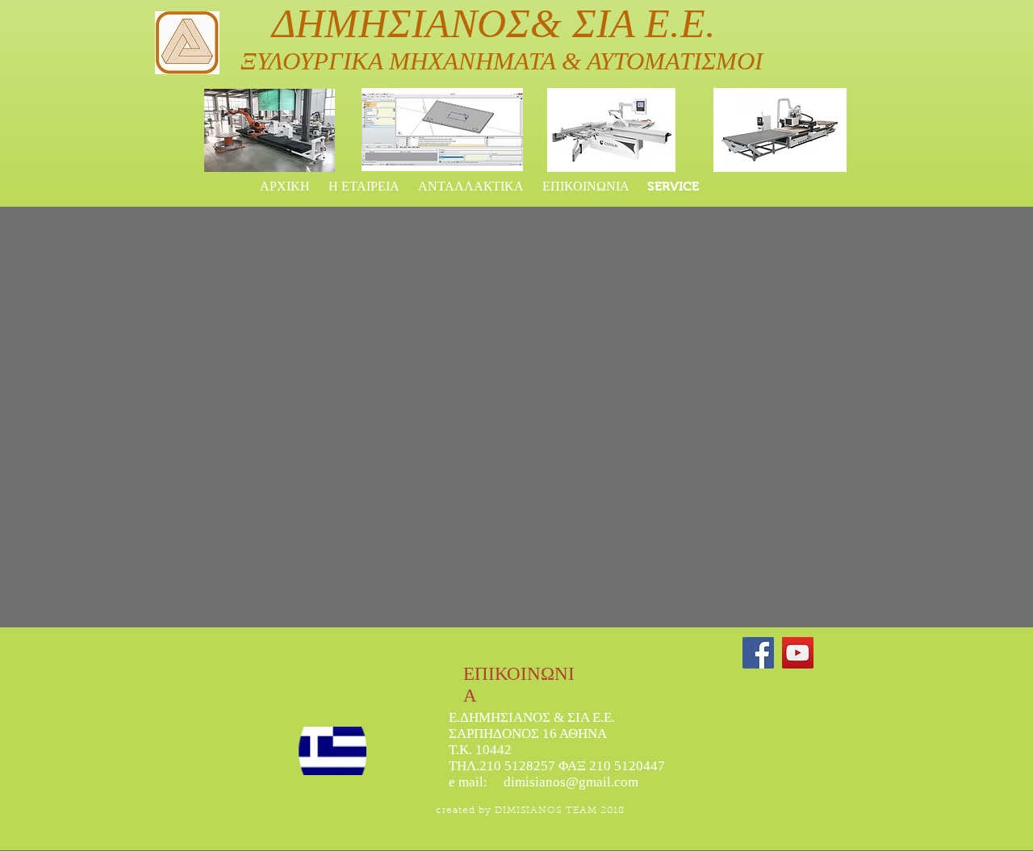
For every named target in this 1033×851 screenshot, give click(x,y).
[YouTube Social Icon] (797, 653)
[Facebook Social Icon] (758, 653)
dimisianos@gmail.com (571, 782)
